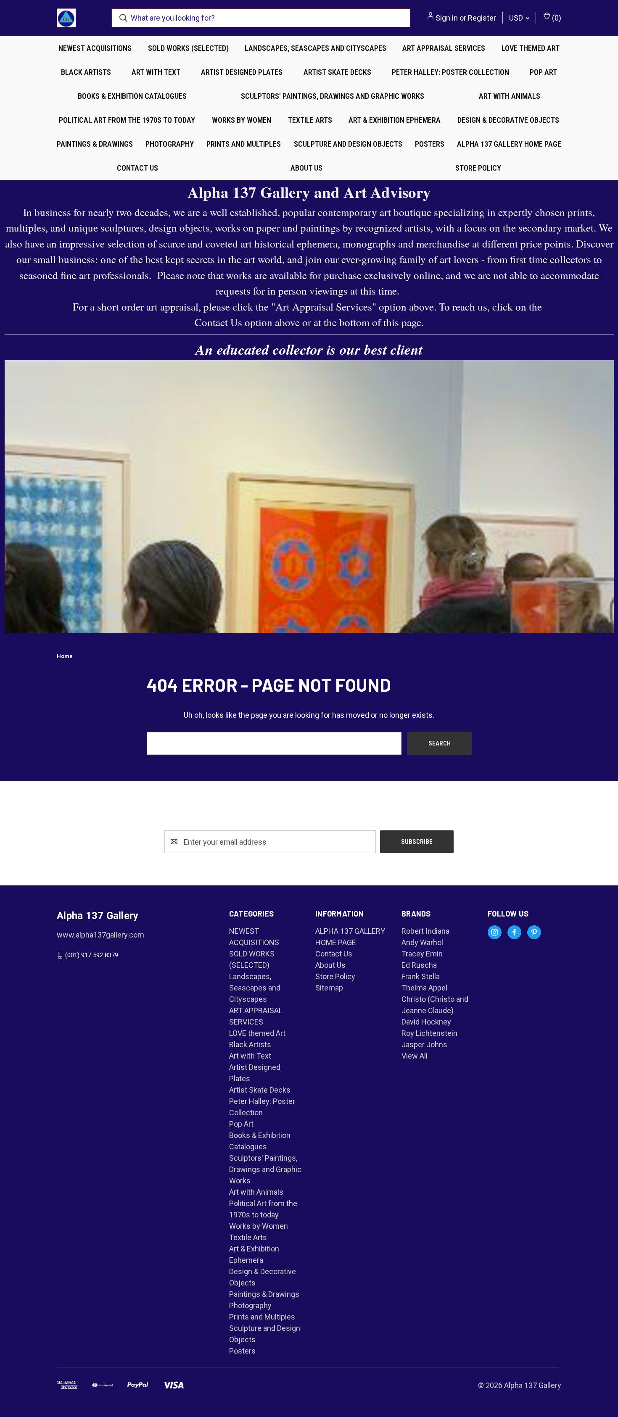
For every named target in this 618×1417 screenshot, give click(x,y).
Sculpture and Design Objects (348, 144)
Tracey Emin (422, 953)
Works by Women (241, 120)
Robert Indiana (425, 931)
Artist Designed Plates (242, 72)
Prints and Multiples (243, 144)
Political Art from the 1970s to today (127, 120)
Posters (429, 144)
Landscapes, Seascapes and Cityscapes (315, 48)
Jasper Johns (424, 1044)
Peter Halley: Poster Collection (450, 72)
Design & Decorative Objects (508, 120)
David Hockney (426, 1021)
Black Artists (86, 72)
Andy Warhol (422, 942)
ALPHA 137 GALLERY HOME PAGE (509, 144)
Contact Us (137, 167)
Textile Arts (310, 120)
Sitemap (329, 987)
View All (414, 1055)
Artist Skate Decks (337, 72)
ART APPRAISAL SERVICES (443, 48)
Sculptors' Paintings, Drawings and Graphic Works (332, 96)
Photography (169, 144)
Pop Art (543, 72)
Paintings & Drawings (95, 144)
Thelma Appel (424, 987)
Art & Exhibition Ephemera (395, 120)
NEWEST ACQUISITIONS (95, 48)
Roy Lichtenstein (429, 1033)
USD (517, 17)
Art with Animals (509, 96)
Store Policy (478, 167)
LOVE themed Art (531, 48)
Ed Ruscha (419, 965)
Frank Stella (420, 976)
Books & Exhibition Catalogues (132, 96)
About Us (306, 167)
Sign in (447, 17)
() (555, 17)
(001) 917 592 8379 (91, 955)
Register (482, 17)
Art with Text (156, 72)
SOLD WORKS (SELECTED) (188, 48)
